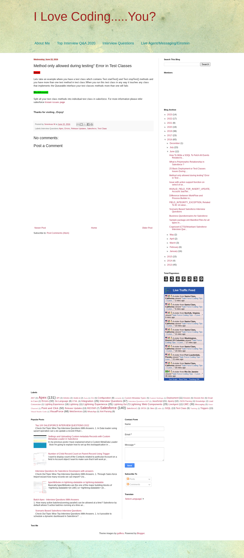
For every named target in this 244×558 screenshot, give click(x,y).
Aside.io (76, 398)
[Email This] (78, 124)
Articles (66, 398)
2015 (170, 256)
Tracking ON (194, 379)
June (172, 151)
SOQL (168, 408)
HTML (75, 401)
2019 (170, 131)
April (172, 239)
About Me (42, 43)
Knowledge (200, 401)
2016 (170, 139)
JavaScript (157, 401)
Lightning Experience (95, 404)
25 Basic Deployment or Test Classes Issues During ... (187, 169)
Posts (132, 479)
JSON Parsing (185, 401)
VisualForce (56, 411)
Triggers (204, 408)
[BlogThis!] (81, 124)
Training (193, 408)
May (172, 234)
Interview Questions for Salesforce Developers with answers (64, 471)
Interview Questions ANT (138, 401)
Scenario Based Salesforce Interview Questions (58, 510)
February (174, 247)
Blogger (141, 533)
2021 (170, 123)
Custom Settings (156, 398)
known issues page (55, 102)
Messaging (200, 404)
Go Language (61, 401)
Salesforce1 (132, 408)
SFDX (143, 408)
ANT (33, 398)
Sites (152, 408)
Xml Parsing (106, 411)
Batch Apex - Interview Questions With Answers (56, 499)
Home (94, 228)
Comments (134, 484)
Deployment (172, 398)
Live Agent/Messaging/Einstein (165, 43)
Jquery (171, 401)
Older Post (147, 228)
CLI (92, 398)
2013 (170, 265)
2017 (170, 135)
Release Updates (78, 128)
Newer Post (40, 228)
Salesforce (91, 128)
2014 (170, 260)
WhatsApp (91, 411)
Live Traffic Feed (184, 290)
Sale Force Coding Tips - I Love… (187, 315)
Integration (87, 401)
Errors (67, 128)
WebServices (75, 411)
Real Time (183, 379)
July (172, 147)
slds (159, 408)
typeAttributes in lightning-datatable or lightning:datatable (76, 482)
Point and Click (50, 408)
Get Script (173, 379)
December (175, 143)
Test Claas (102, 128)
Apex (61, 128)
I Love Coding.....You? (95, 16)
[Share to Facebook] (88, 124)
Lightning (73, 404)
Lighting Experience (54, 404)
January (174, 251)
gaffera (120, 533)
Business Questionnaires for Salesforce (188, 216)
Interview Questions (118, 43)
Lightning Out (120, 404)
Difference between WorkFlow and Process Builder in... (186, 196)
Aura (86, 398)
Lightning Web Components (146, 404)
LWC (186, 404)
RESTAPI (91, 408)
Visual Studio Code (39, 412)
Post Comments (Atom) (58, 233)
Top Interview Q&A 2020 (76, 43)
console (118, 398)
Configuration (104, 398)
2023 (170, 114)
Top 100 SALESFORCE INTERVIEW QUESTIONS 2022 (62, 425)
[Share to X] (85, 124)
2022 (170, 118)
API (57, 398)
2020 (170, 127)
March (173, 243)
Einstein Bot (199, 398)
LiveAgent (173, 404)
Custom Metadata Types (135, 398)
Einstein (186, 398)
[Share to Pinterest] (91, 124)
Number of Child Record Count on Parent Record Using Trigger (79, 454)
